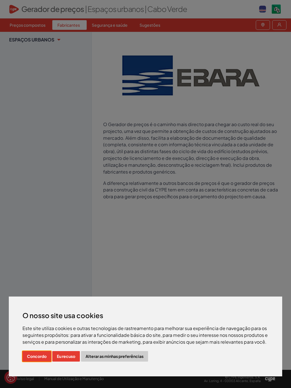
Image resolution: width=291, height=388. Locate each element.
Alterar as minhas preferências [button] (115, 356)
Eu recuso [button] (66, 356)
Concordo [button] (37, 356)
